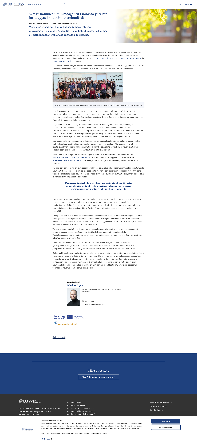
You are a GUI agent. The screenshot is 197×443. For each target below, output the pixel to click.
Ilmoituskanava (156, 410)
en (180, 4)
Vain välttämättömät (166, 427)
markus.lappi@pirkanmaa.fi (95, 305)
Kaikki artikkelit (59, 337)
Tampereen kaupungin (63, 61)
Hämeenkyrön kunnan (130, 58)
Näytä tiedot (45, 439)
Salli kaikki (166, 421)
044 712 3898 (89, 301)
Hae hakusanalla (34, 4)
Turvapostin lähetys (158, 406)
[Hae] (64, 4)
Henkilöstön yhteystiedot (161, 402)
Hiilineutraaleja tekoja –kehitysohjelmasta (71, 157)
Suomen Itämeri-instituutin (106, 58)
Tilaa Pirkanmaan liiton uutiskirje (98, 377)
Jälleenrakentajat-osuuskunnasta (67, 160)
